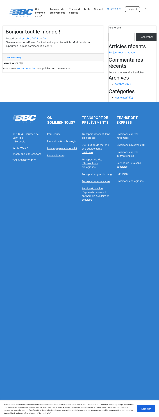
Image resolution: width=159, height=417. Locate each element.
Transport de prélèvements (57, 11)
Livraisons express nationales (127, 135)
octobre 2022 (123, 83)
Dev (45, 38)
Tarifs (87, 9)
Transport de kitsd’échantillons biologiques (92, 163)
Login (131, 9)
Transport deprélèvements (95, 120)
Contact (98, 9)
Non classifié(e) (14, 57)
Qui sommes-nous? (40, 13)
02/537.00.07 (114, 9)
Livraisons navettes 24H (131, 144)
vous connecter (26, 68)
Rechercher (115, 27)
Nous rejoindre (55, 155)
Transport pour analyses (96, 181)
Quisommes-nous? (61, 120)
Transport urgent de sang (97, 174)
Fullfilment (123, 173)
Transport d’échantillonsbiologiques (96, 135)
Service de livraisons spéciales (129, 164)
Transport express (74, 11)
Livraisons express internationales (127, 153)
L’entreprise (54, 134)
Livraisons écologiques (130, 181)
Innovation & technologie (61, 141)
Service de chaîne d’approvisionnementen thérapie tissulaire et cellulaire (95, 194)
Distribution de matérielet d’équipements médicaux (95, 148)
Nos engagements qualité (62, 148)
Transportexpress (127, 120)
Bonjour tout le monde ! (122, 52)
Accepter (146, 408)
